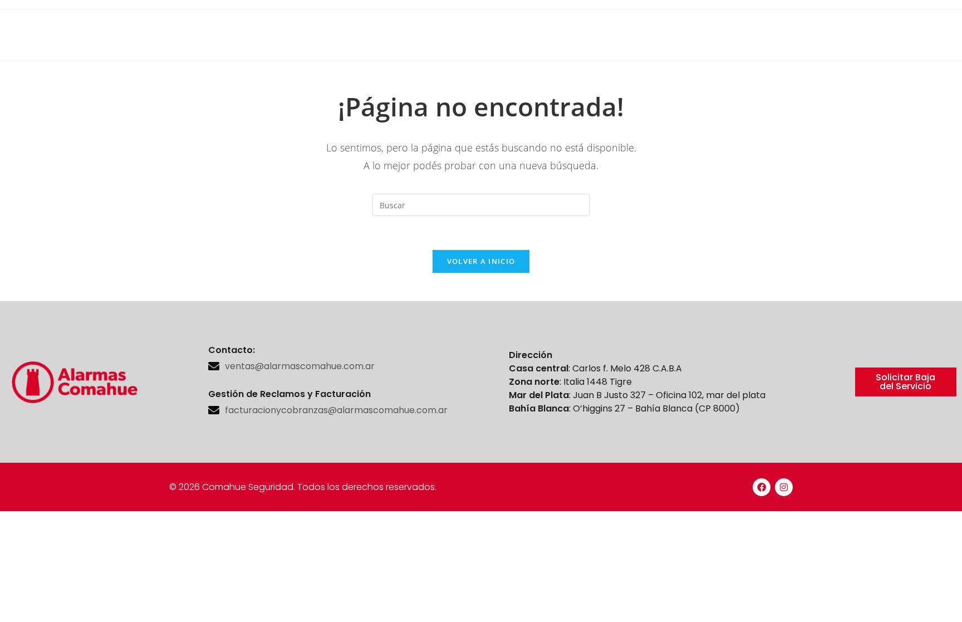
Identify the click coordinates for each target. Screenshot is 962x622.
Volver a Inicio (481, 261)
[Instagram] (784, 487)
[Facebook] (761, 487)
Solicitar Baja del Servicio (905, 382)
